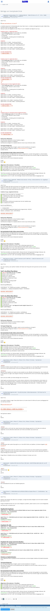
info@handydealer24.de (23, 148)
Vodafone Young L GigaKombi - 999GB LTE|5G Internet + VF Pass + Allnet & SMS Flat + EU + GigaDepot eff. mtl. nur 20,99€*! (25, 180)
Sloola (3, 427)
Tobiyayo (4, 371)
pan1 (3, 468)
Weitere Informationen (5, 609)
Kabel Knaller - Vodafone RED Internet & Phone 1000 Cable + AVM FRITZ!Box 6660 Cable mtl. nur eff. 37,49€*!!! (25, 464)
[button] (2, 2)
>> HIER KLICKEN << (5, 53)
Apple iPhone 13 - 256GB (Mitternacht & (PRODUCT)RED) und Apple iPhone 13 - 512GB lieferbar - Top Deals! (25, 492)
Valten (3, 365)
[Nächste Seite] (16, 599)
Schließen (12, 609)
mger (3, 443)
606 (14, 599)
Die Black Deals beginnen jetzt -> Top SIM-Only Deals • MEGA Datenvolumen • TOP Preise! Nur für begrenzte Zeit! (24, 393)
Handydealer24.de (6, 17)
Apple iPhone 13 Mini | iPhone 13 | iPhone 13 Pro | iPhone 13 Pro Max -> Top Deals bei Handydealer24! (22, 360)
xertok (3, 448)
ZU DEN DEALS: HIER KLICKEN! (12, 409)
